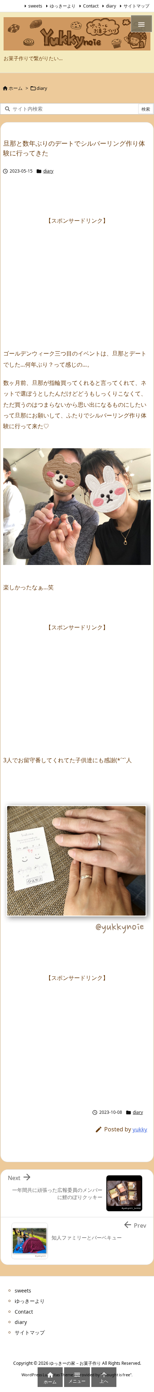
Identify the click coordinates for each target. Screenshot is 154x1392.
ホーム (16, 88)
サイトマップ (136, 6)
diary (111, 6)
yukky (140, 1129)
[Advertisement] (77, 276)
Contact (90, 6)
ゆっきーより (63, 6)
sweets (35, 6)
